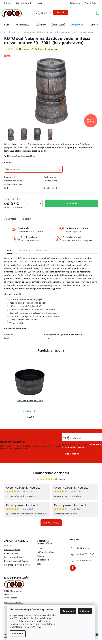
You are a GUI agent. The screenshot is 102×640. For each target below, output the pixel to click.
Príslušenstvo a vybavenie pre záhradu (63, 334)
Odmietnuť (68, 611)
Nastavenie (17, 633)
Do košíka (71, 203)
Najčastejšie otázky (45, 552)
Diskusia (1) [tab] (41, 250)
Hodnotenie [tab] (24, 250)
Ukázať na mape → (13, 602)
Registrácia (90, 3)
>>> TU (36, 626)
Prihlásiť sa (72, 454)
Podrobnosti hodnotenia (46, 49)
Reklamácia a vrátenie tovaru (17, 564)
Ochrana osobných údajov (16, 561)
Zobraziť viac (51, 522)
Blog (39, 563)
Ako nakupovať (11, 553)
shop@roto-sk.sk (84, 548)
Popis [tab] (9, 250)
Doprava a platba (24, 3)
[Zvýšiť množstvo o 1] (40, 203)
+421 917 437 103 (84, 560)
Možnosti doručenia (13, 184)
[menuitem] (7, 24)
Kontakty (8, 545)
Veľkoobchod (43, 559)
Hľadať (60, 12)
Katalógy (41, 556)
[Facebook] (73, 568)
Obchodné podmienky (14, 557)
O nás (7, 3)
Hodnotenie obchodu (51, 473)
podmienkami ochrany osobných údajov (81, 445)
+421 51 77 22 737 (85, 554)
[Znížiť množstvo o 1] (27, 203)
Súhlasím (85, 611)
